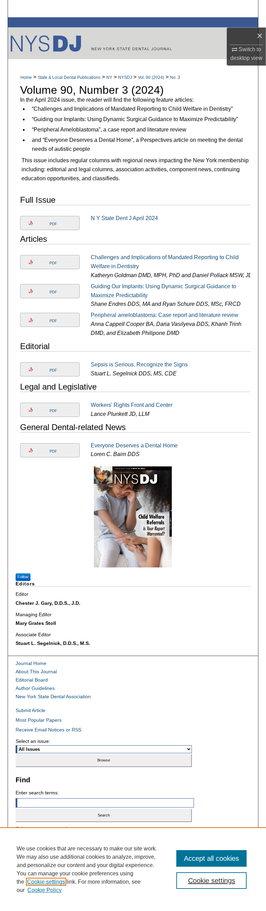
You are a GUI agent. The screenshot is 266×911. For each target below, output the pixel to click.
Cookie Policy (44, 890)
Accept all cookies (211, 858)
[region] (133, 869)
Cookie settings (46, 882)
